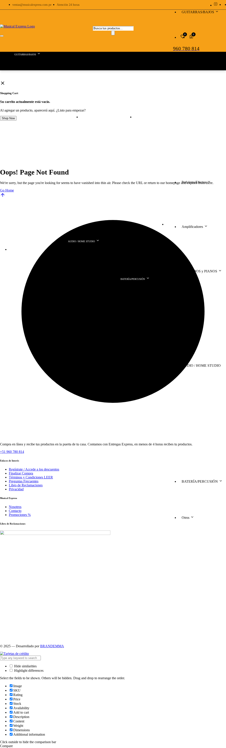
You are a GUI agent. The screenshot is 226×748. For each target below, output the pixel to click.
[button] (2, 83)
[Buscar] (113, 33)
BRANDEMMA (52, 646)
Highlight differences (28, 670)
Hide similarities (25, 666)
